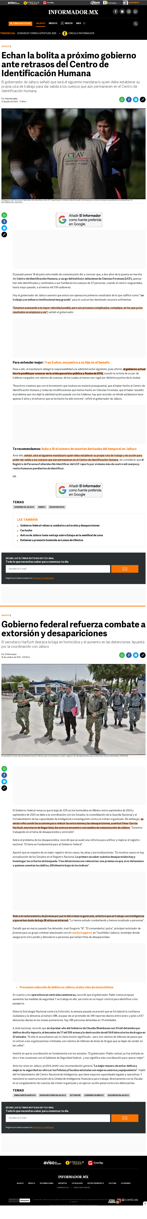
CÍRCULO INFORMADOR (81, 33)
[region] (73, 1212)
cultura (112, 1183)
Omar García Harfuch (25, 1095)
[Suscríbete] (130, 2)
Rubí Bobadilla (11, 99)
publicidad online (82, 1188)
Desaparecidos (56, 507)
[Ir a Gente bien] (95, 1160)
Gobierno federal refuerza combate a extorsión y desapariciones (59, 526)
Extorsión (75, 1095)
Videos (69, 23)
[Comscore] (130, 1200)
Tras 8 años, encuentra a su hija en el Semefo (77, 362)
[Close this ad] (145, 1203)
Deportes (62, 1183)
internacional (46, 1183)
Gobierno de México (94, 1095)
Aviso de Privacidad (57, 1205)
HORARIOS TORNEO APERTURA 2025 (36, 33)
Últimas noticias (20, 24)
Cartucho (26, 530)
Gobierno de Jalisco (24, 507)
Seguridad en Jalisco (118, 1095)
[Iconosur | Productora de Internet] (14, 1200)
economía (125, 1183)
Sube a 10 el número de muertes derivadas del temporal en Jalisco (89, 449)
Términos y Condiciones (43, 578)
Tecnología (77, 1183)
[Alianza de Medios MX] (114, 1200)
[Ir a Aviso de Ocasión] (52, 1160)
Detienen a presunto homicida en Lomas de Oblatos (51, 540)
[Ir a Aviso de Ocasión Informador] (14, 1)
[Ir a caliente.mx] (95, 2)
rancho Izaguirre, (81, 933)
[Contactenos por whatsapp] (135, 11)
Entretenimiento (95, 1183)
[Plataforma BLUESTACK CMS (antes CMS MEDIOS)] (25, 1200)
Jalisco (40, 23)
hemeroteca (63, 1188)
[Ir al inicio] (42, 11)
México (53, 23)
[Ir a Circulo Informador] (29, 1)
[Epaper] (110, 2)
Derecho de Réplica (72, 1205)
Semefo (41, 507)
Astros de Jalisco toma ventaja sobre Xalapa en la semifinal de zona (61, 535)
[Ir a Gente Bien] (47, 1)
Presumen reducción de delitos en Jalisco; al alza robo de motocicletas (66, 987)
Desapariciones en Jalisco (53, 1095)
